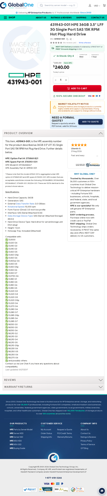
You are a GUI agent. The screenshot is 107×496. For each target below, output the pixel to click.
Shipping (81, 17)
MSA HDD (16, 441)
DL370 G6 (13, 306)
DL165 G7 (12, 273)
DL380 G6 (13, 309)
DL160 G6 (12, 258)
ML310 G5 (13, 342)
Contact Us (97, 17)
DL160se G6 (14, 261)
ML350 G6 (13, 354)
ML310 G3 (12, 336)
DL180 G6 (12, 285)
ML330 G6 (13, 348)
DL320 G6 (13, 303)
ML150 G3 (12, 324)
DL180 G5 (12, 282)
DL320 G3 (13, 291)
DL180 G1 (12, 279)
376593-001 (31, 161)
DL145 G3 (12, 249)
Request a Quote (64, 429)
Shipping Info (46, 437)
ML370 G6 (13, 357)
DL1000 (11, 239)
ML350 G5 (13, 351)
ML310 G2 (13, 333)
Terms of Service (88, 444)
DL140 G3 (12, 246)
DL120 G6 (12, 243)
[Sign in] (90, 5)
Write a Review (85, 43)
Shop (12, 17)
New (81, 57)
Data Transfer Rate (25, 203)
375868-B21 (32, 158)
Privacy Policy (86, 441)
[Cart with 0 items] (104, 5)
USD (96, 5)
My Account (46, 429)
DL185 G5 (12, 288)
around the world (63, 414)
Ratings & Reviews (61, 17)
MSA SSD (15, 444)
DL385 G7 (13, 321)
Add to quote (90, 122)
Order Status (46, 433)
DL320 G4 (13, 294)
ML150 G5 (13, 327)
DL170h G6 (13, 276)
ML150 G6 (13, 330)
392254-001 (32, 183)
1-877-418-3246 (53, 478)
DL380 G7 (13, 312)
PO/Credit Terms (64, 433)
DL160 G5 (12, 252)
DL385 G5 (13, 315)
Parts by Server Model (21, 429)
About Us (41, 17)
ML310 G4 (13, 339)
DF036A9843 (59, 180)
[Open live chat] (101, 490)
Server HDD (16, 433)
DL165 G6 (12, 270)
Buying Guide (17, 448)
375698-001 (22, 183)
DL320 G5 (13, 297)
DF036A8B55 (47, 180)
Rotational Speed (16, 206)
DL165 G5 (12, 264)
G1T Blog (84, 448)
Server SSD (16, 437)
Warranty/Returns (64, 437)
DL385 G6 (13, 318)
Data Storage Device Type (20, 216)
